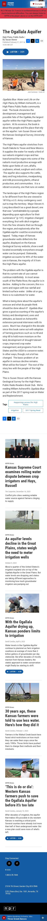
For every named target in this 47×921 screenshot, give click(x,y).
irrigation (15, 410)
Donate (38, 4)
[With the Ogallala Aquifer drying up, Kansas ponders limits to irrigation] (22, 603)
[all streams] (43, 917)
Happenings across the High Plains (26, 403)
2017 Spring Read (33, 410)
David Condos (10, 641)
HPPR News (9, 463)
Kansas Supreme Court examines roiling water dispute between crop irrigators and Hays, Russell (23, 476)
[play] (4, 917)
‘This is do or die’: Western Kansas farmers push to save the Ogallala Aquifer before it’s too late (21, 796)
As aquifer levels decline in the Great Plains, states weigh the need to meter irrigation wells (21, 547)
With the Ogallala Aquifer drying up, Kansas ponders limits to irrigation (22, 629)
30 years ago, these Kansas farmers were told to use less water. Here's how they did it (22, 718)
